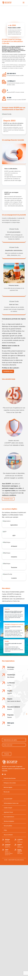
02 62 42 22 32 (19, 842)
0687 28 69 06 (19, 853)
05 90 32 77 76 (7, 847)
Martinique (7, 839)
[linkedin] (5, 774)
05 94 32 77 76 (7, 852)
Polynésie (19, 844)
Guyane (6, 849)
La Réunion (19, 839)
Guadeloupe (7, 844)
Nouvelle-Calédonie (19, 850)
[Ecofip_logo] (7, 2)
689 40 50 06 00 (20, 847)
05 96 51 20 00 (7, 842)
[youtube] (2, 774)
